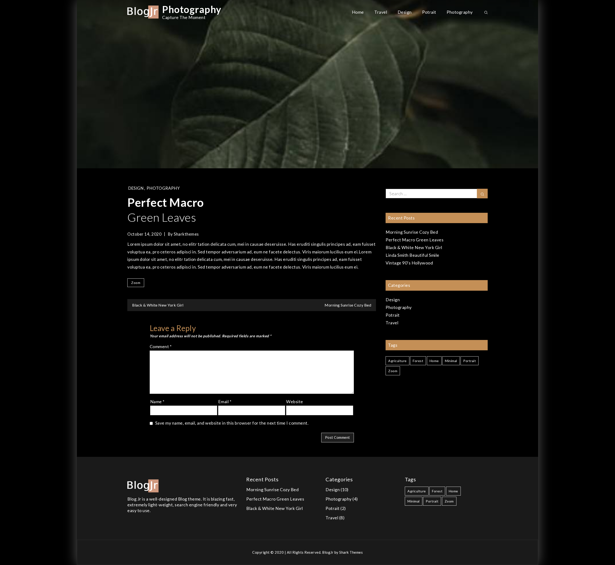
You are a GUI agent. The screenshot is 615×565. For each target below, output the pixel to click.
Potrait (429, 12)
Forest (418, 361)
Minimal (451, 361)
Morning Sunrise (348, 305)
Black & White (158, 305)
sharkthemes (186, 234)
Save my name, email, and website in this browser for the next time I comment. (232, 423)
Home (358, 12)
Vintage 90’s (409, 262)
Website (294, 401)
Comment (161, 346)
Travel (380, 12)
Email (225, 401)
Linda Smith (412, 255)
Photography (191, 9)
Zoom (135, 283)
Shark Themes (351, 552)
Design (405, 12)
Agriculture (397, 361)
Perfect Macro (414, 239)
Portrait (469, 361)
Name (157, 401)
